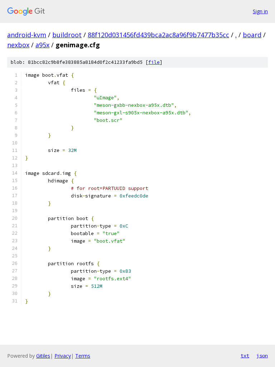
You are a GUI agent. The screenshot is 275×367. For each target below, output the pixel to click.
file (154, 62)
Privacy (62, 355)
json (262, 355)
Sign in (260, 11)
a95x (42, 44)
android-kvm (26, 34)
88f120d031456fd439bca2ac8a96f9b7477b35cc (158, 34)
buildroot (67, 34)
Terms (82, 355)
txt (245, 355)
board (252, 34)
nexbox (18, 44)
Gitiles (43, 355)
